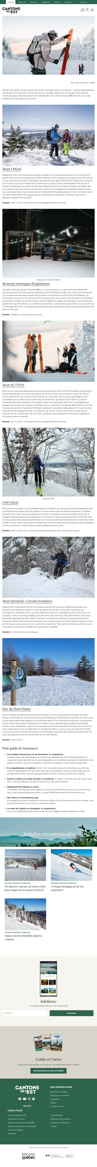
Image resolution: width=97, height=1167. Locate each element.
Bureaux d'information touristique (22, 1126)
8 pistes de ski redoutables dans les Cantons (23, 937)
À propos (67, 2)
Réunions (22, 2)
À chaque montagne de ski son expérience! (67, 888)
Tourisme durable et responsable (21, 1122)
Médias (57, 2)
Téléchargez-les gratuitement (48, 1071)
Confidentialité (56, 1115)
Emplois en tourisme (16, 1119)
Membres (33, 2)
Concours (12, 1133)
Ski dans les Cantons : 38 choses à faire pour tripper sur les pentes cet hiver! (25, 888)
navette (30, 194)
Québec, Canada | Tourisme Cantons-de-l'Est (11, 10)
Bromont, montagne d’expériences (26, 283)
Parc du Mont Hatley (16, 709)
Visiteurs (10, 2)
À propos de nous (57, 1106)
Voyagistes (46, 2)
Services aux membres (59, 1095)
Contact (53, 1126)
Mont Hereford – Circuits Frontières (27, 601)
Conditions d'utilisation (59, 1122)
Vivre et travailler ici (16, 1115)
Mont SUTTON (13, 385)
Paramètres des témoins (60, 1119)
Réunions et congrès (58, 1092)
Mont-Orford (11, 169)
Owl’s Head (10, 502)
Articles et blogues (15, 1130)
